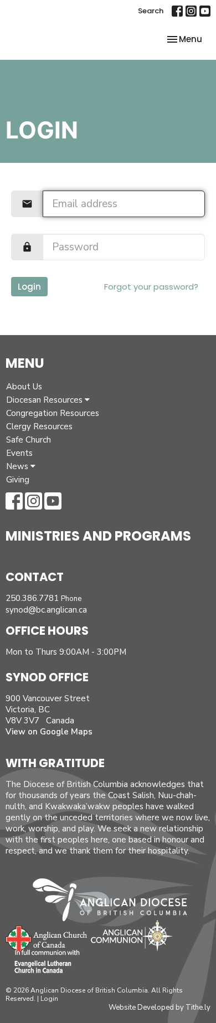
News (18, 466)
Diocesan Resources (45, 399)
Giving (17, 479)
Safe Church (28, 439)
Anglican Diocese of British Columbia (115, 902)
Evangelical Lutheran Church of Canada (43, 962)
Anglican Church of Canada (47, 937)
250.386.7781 (32, 598)
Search (150, 11)
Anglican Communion (131, 935)
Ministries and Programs (98, 536)
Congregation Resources (52, 413)
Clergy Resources (39, 426)
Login (29, 286)
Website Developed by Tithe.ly (159, 1007)
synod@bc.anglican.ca (46, 609)
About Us (24, 386)
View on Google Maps (49, 731)
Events (19, 453)
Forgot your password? (151, 286)
